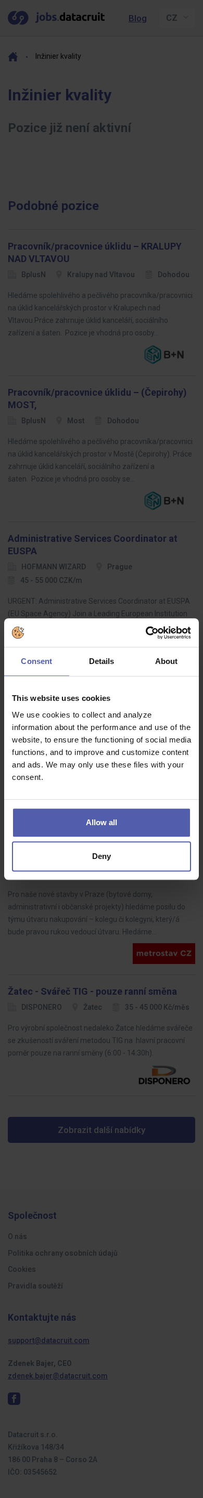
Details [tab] (102, 661)
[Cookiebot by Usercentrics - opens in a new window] (146, 633)
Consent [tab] (36, 661)
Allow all (101, 822)
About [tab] (166, 661)
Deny (101, 856)
